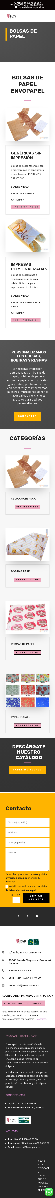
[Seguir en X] (27, 915)
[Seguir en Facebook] (18, 915)
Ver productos (27, 507)
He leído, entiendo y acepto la (27, 888)
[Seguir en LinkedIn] (37, 915)
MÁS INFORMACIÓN (25, 207)
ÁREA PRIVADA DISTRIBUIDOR (23, 1003)
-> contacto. (41, 1018)
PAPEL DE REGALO (27, 769)
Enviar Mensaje (36, 898)
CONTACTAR (27, 416)
